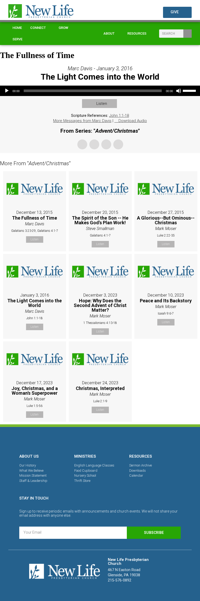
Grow (63, 28)
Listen (101, 103)
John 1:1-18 (119, 115)
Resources (136, 33)
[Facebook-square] (82, 439)
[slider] (190, 90)
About (109, 33)
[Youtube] (118, 439)
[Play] (6, 90)
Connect (38, 28)
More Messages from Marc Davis (82, 120)
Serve (17, 39)
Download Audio (132, 120)
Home (17, 28)
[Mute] (178, 90)
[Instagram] (100, 439)
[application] (100, 91)
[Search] (187, 33)
